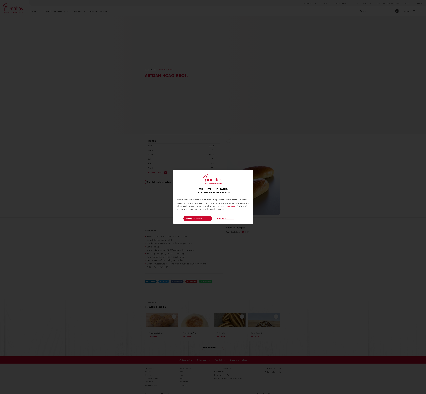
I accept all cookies (194, 218)
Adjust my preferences (225, 218)
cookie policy (230, 206)
